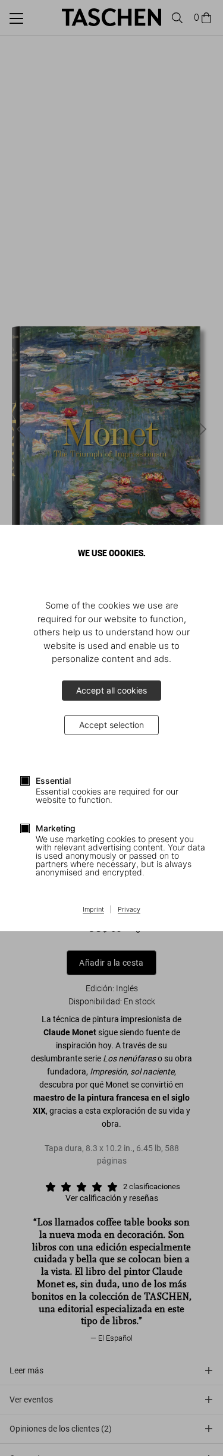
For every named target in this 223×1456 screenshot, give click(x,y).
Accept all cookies (111, 690)
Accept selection (111, 725)
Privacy (129, 909)
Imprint (93, 909)
